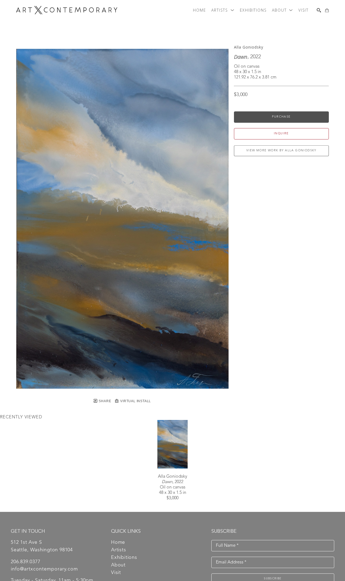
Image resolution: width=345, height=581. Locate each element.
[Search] (319, 10)
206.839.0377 (25, 561)
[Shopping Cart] (327, 10)
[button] (222, 10)
